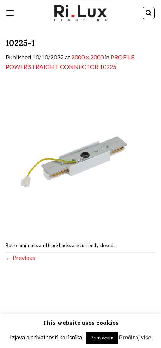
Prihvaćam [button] (102, 338)
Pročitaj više (135, 337)
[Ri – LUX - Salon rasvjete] (80, 13)
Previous (20, 257)
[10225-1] (80, 154)
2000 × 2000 (87, 56)
